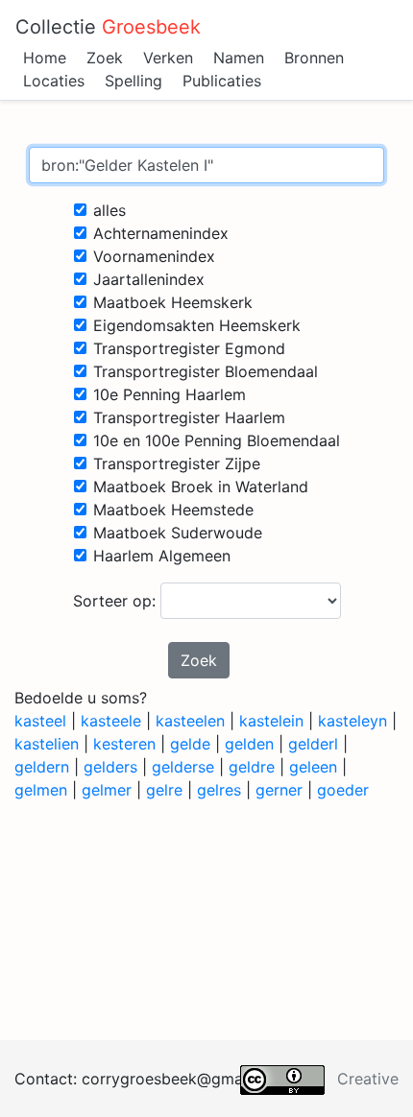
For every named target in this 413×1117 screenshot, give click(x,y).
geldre (252, 766)
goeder (343, 789)
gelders (110, 766)
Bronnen (314, 57)
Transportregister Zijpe (176, 463)
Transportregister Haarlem (189, 417)
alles (109, 210)
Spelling (133, 80)
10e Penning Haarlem (169, 394)
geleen (313, 766)
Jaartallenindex (149, 279)
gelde (190, 743)
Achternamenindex (161, 233)
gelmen (40, 789)
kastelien (46, 743)
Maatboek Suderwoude (177, 532)
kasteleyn (352, 720)
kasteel (40, 720)
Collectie (108, 26)
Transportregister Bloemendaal (205, 371)
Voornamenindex (154, 256)
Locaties (54, 80)
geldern (41, 766)
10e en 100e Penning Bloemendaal (216, 440)
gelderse (183, 766)
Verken (168, 57)
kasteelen (190, 720)
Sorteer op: (116, 600)
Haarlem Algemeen (162, 555)
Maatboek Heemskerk (173, 302)
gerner (279, 789)
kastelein (271, 720)
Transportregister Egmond (189, 348)
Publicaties (221, 80)
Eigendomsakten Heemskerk (197, 325)
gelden (249, 743)
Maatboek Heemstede (173, 509)
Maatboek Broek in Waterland (200, 486)
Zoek (104, 57)
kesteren (124, 743)
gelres (219, 789)
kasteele (111, 720)
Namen (238, 57)
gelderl (313, 743)
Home (44, 57)
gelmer (107, 789)
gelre (164, 789)
